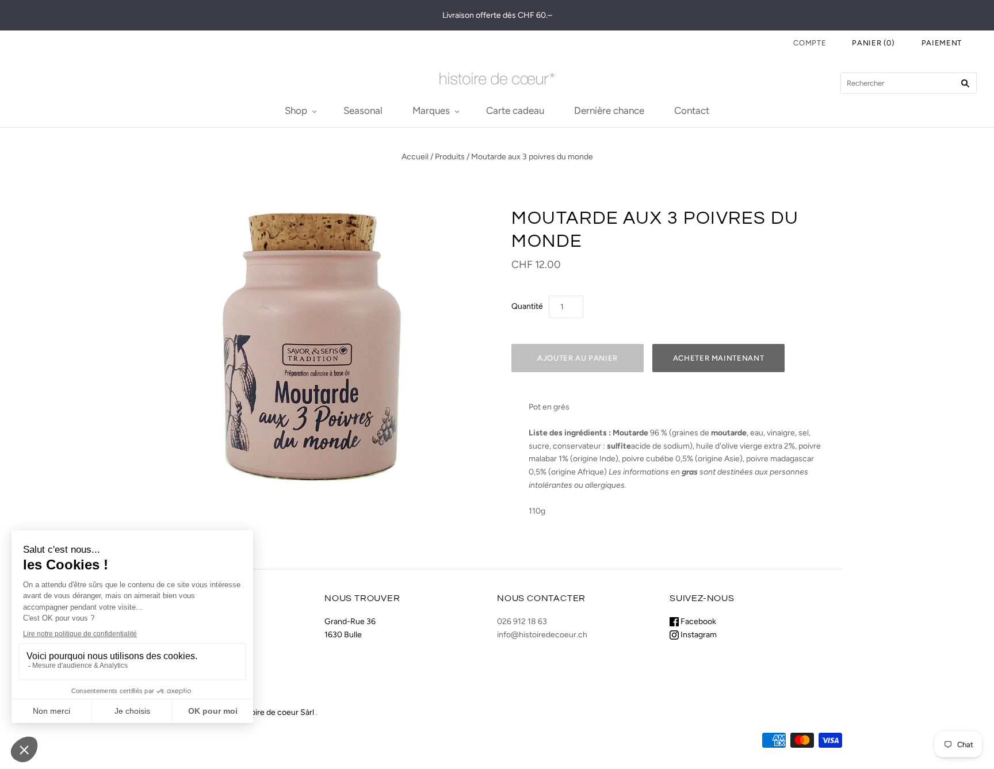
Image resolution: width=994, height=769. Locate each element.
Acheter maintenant (718, 358)
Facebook (697, 621)
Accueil (415, 157)
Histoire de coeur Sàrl (275, 712)
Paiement (942, 43)
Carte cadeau (515, 110)
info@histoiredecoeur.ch (542, 635)
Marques (431, 110)
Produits (450, 157)
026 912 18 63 (522, 621)
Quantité (527, 306)
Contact (691, 110)
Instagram (698, 635)
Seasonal (363, 110)
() (873, 43)
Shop (296, 110)
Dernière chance (609, 110)
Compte (809, 43)
